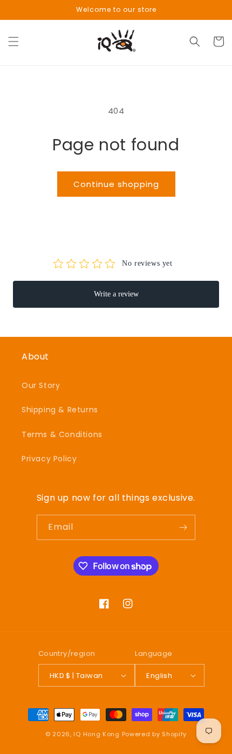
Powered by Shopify (154, 734)
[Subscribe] (183, 527)
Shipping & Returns (60, 409)
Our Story (41, 385)
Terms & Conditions (62, 434)
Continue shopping (116, 184)
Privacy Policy (49, 458)
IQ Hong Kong (96, 734)
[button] (13, 41)
